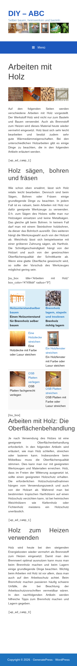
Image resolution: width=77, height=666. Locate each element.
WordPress (62, 659)
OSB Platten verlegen (34, 378)
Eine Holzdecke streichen (35, 337)
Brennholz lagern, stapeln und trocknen (56, 312)
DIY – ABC (26, 13)
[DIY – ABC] (38, 27)
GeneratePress (43, 659)
